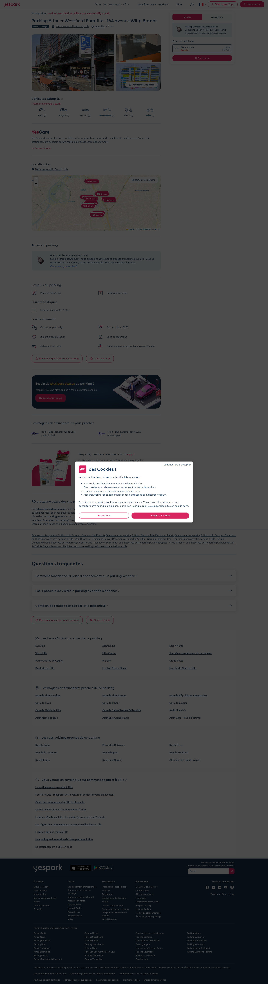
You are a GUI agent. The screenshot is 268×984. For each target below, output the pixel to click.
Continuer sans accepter (177, 464)
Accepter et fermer (160, 515)
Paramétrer (104, 515)
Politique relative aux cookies (148, 505)
